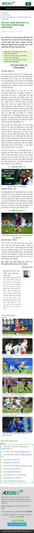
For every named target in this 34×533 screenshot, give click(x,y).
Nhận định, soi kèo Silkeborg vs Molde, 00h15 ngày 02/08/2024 (16, 434)
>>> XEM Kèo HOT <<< (17, 167)
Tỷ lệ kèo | (17, 8)
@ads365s (28, 511)
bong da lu (23, 506)
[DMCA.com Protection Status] (17, 521)
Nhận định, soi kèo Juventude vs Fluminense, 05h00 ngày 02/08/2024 (16, 414)
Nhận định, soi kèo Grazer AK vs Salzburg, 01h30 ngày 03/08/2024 (17, 336)
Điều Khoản (17, 531)
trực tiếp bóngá (19, 451)
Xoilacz (3, 448)
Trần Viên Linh (15, 271)
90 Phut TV (10, 463)
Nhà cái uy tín (24, 8)
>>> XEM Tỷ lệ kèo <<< (17, 211)
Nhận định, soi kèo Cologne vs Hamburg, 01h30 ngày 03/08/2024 (16, 356)
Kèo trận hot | (10, 8)
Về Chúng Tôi (26, 531)
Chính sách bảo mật (7, 531)
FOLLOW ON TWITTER (17, 524)
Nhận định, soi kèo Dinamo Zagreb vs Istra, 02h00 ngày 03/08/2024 (17, 375)
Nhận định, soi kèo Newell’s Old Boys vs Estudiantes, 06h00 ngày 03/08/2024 (14, 395)
